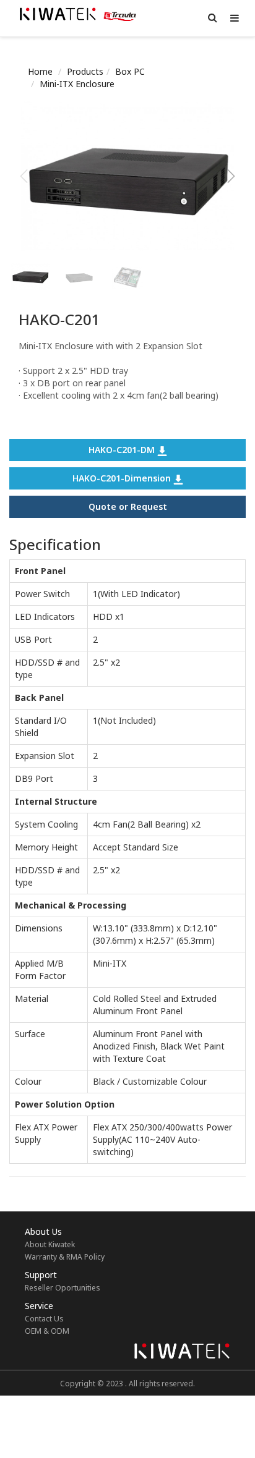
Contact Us (44, 1318)
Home (40, 71)
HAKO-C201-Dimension (122, 478)
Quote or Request (128, 506)
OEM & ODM (47, 1331)
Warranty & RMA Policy (65, 1257)
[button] (231, 176)
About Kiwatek (50, 1244)
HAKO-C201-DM (123, 450)
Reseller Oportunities (62, 1287)
